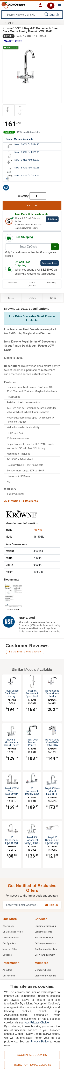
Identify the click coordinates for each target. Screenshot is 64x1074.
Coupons (7, 954)
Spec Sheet (12, 282)
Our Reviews (9, 975)
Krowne (8, 36)
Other (10, 23)
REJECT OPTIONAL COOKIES (32, 1064)
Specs (11, 298)
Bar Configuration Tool (46, 949)
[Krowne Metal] (21, 513)
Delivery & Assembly (45, 943)
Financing (51, 282)
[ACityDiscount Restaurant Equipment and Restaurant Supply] (13, 5)
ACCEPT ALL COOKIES (32, 1054)
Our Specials (9, 943)
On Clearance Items (13, 931)
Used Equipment (11, 937)
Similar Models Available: (19, 139)
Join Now (52, 219)
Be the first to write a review (25, 651)
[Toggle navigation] (59, 6)
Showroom (8, 926)
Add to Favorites (15, 41)
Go (55, 246)
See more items (49, 263)
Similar (52, 298)
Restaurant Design (44, 937)
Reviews (32, 298)
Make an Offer (10, 949)
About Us (7, 969)
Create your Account (45, 975)
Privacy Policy (40, 1041)
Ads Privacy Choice (37, 1022)
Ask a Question (32, 284)
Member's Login (43, 969)
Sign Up (53, 905)
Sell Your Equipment (45, 954)
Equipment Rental (44, 931)
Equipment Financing (45, 926)
